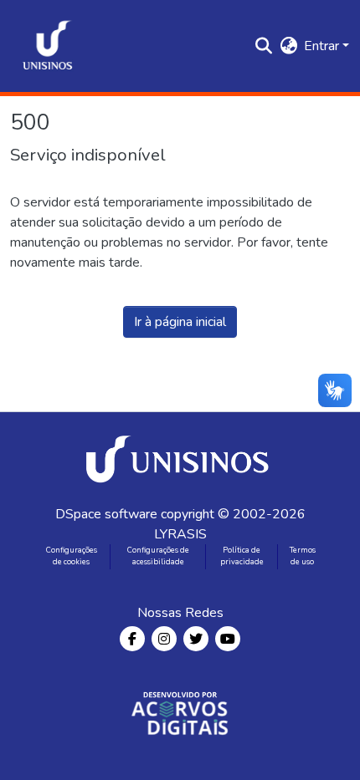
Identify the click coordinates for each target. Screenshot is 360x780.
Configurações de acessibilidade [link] (158, 556)
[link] (180, 458)
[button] (47, 46)
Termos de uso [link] (303, 556)
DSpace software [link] (106, 514)
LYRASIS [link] (180, 534)
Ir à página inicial (180, 322)
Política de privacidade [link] (242, 556)
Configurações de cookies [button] (71, 556)
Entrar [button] (323, 46)
